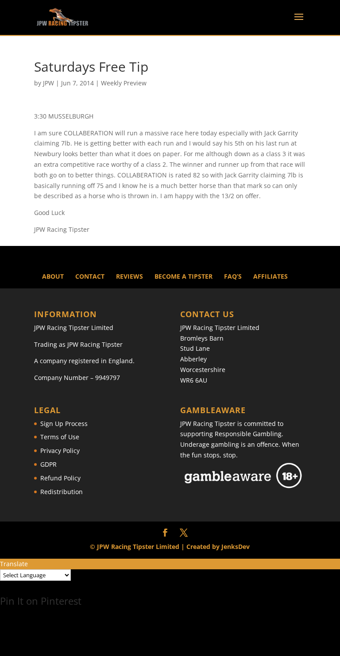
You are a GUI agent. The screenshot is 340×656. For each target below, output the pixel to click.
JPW (48, 83)
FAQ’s (233, 276)
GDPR (48, 464)
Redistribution (61, 491)
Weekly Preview (124, 83)
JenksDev (235, 546)
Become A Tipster (183, 276)
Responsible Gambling (248, 434)
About (53, 276)
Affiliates (270, 276)
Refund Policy (60, 478)
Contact (89, 276)
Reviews (129, 276)
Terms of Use (59, 437)
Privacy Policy (60, 450)
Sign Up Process (64, 423)
